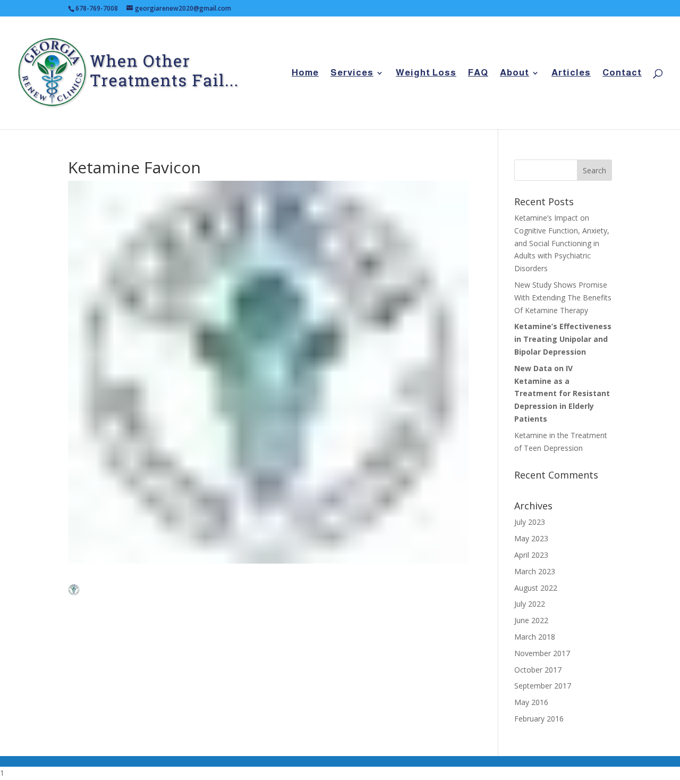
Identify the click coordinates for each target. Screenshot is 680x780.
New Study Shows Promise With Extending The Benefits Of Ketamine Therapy (562, 297)
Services (351, 73)
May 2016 (531, 702)
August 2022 (535, 588)
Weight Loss (426, 73)
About (514, 73)
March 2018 (534, 637)
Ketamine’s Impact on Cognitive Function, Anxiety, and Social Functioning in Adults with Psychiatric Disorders (561, 243)
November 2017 (542, 653)
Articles (571, 73)
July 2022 (529, 604)
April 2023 (531, 555)
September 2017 (542, 686)
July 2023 (529, 522)
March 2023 (534, 571)
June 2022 (531, 620)
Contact (622, 73)
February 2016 (539, 719)
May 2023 (531, 538)
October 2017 (538, 670)
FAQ (478, 73)
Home (305, 73)
